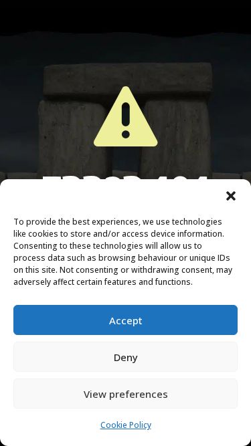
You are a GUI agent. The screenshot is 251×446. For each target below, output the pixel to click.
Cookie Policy (125, 425)
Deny (126, 357)
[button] (231, 196)
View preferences (126, 394)
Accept (126, 320)
